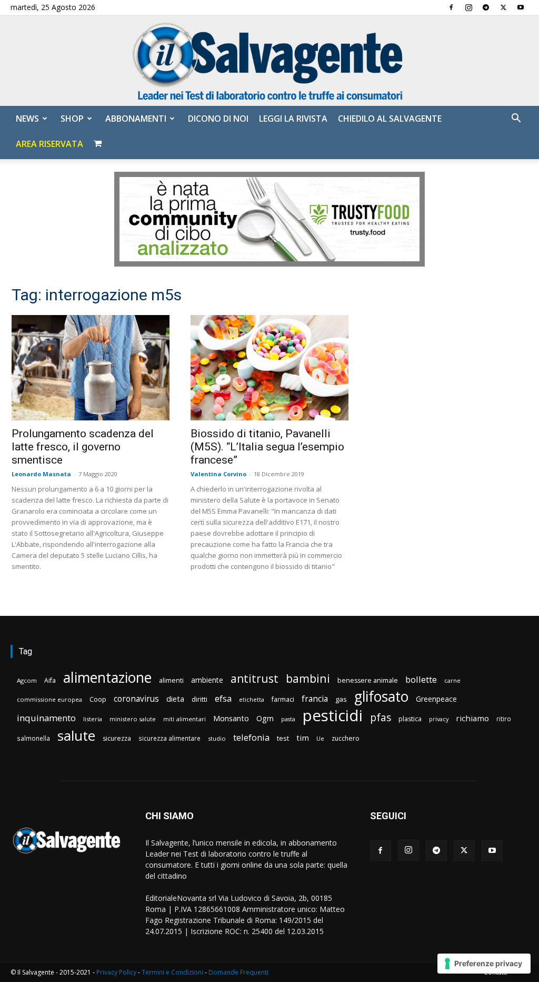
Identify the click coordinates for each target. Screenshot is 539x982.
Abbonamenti (135, 118)
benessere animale (367, 680)
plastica (410, 718)
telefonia (251, 737)
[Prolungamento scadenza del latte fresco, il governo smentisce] (90, 367)
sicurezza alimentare (169, 738)
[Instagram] (468, 7)
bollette (421, 679)
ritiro (503, 718)
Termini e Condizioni (172, 972)
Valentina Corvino (218, 474)
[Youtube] (520, 7)
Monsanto (231, 718)
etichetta (251, 699)
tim (302, 737)
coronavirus (136, 698)
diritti (199, 699)
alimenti (171, 680)
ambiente (207, 680)
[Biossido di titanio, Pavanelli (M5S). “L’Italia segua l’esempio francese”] (269, 367)
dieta (175, 698)
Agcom (27, 680)
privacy (438, 719)
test (283, 738)
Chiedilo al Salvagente (390, 118)
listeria (92, 719)
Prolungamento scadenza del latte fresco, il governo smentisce (83, 446)
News (27, 118)
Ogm (265, 718)
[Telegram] (486, 7)
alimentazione (107, 677)
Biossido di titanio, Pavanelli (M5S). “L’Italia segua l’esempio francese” (267, 446)
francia (315, 698)
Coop (97, 699)
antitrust (254, 678)
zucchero (346, 738)
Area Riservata (49, 144)
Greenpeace (436, 699)
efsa (223, 698)
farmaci (283, 699)
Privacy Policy (116, 972)
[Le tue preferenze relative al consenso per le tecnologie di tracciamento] (484, 964)
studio (217, 738)
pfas (380, 717)
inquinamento (46, 717)
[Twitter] (503, 7)
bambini (308, 678)
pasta (288, 719)
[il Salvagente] (269, 61)
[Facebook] (451, 7)
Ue (320, 738)
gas (341, 699)
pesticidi (333, 715)
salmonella (33, 738)
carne (452, 680)
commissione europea (49, 699)
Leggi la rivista (293, 118)
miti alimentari (184, 719)
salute (76, 735)
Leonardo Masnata (41, 474)
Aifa (50, 680)
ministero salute (132, 719)
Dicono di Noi (218, 118)
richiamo (472, 718)
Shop (72, 118)
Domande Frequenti (238, 972)
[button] (515, 119)
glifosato (381, 696)
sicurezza (117, 738)
